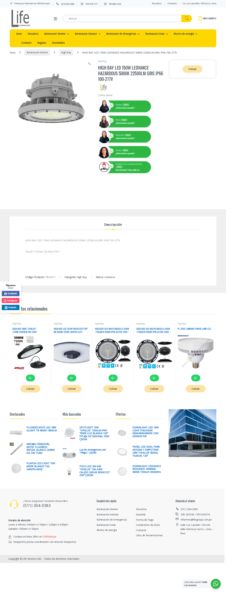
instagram (12, 300)
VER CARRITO (209, 18)
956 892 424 (114, 3)
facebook (12, 293)
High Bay (66, 52)
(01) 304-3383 (67, 3)
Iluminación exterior (108, 514)
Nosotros (157, 3)
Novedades (58, 42)
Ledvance (109, 277)
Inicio (19, 33)
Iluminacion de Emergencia (121, 33)
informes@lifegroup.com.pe (196, 519)
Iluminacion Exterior (86, 33)
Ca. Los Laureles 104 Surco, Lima (199, 3)
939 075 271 (91, 3)
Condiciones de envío (148, 525)
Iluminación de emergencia (112, 519)
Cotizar (192, 69)
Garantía (140, 514)
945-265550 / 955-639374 (195, 514)
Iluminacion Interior (55, 33)
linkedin (12, 307)
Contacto (172, 3)
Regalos (41, 42)
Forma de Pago (144, 519)
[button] (89, 63)
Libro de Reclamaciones (149, 535)
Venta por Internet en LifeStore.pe (32, 3)
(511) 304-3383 (189, 509)
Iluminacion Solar (155, 33)
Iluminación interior (37, 52)
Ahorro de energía (184, 33)
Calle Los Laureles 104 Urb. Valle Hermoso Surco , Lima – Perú (196, 529)
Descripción (113, 225)
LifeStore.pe (49, 536)
